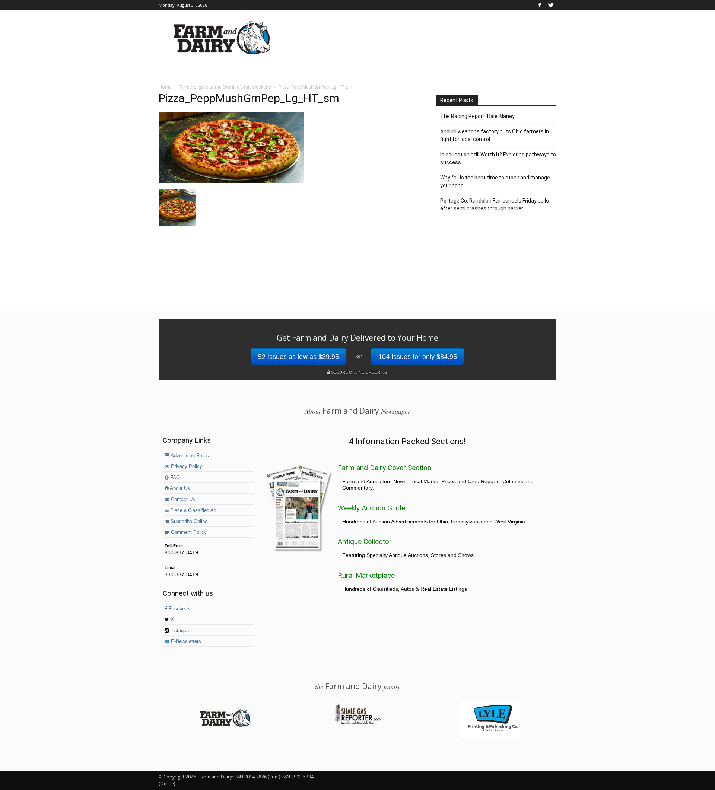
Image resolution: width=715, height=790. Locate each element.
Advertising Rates (189, 455)
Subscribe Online (188, 521)
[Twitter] (550, 5)
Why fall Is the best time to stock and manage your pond (495, 181)
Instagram (180, 630)
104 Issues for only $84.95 (417, 356)
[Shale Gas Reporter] (357, 723)
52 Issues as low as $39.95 (298, 356)
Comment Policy (188, 532)
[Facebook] (539, 5)
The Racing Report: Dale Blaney (477, 116)
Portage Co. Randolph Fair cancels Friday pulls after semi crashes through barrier (494, 204)
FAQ (174, 477)
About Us (179, 488)
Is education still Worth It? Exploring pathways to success (498, 158)
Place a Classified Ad (192, 510)
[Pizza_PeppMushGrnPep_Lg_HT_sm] (231, 181)
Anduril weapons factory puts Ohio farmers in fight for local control (494, 135)
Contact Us (182, 499)
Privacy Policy (185, 466)
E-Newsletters (185, 641)
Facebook (178, 608)
